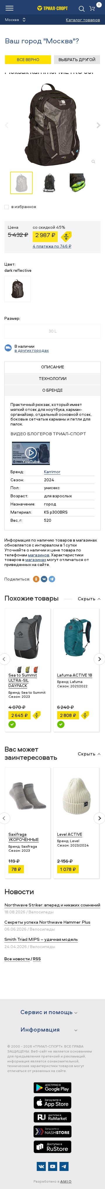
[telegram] (52, 579)
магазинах (35, 559)
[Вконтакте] (41, 1166)
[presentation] (9, 125)
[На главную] (52, 8)
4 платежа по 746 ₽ (52, 246)
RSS (37, 958)
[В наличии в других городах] (12, 724)
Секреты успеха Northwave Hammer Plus (47, 922)
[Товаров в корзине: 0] (93, 9)
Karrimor (52, 471)
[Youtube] (52, 1166)
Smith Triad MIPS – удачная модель (41, 939)
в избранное (23, 206)
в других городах (32, 350)
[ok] (36, 579)
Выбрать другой (77, 59)
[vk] (44, 579)
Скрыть (86, 599)
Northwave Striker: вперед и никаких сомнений (52, 905)
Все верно (28, 59)
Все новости (17, 958)
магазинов (38, 555)
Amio (66, 1181)
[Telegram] (64, 1166)
